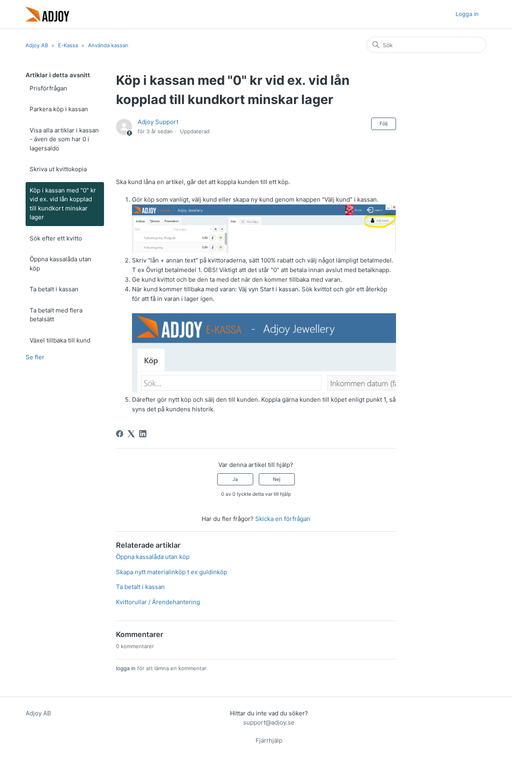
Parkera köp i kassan (59, 109)
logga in (126, 668)
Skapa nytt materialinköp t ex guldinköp (171, 572)
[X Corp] (131, 433)
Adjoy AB (37, 45)
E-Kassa (68, 45)
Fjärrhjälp (269, 740)
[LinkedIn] (142, 433)
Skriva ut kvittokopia (58, 169)
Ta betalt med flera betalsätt (56, 314)
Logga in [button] (467, 13)
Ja (235, 479)
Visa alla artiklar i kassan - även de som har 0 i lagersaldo (64, 139)
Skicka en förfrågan (282, 519)
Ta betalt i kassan (54, 289)
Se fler (35, 357)
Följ (384, 123)
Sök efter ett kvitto (56, 238)
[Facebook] (119, 433)
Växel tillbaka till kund (60, 340)
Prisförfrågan (48, 88)
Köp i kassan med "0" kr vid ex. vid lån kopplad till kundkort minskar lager (63, 203)
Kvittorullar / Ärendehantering (158, 602)
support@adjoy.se (268, 722)
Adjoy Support (158, 122)
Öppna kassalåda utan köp (60, 263)
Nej (276, 479)
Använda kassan (108, 45)
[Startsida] (47, 14)
